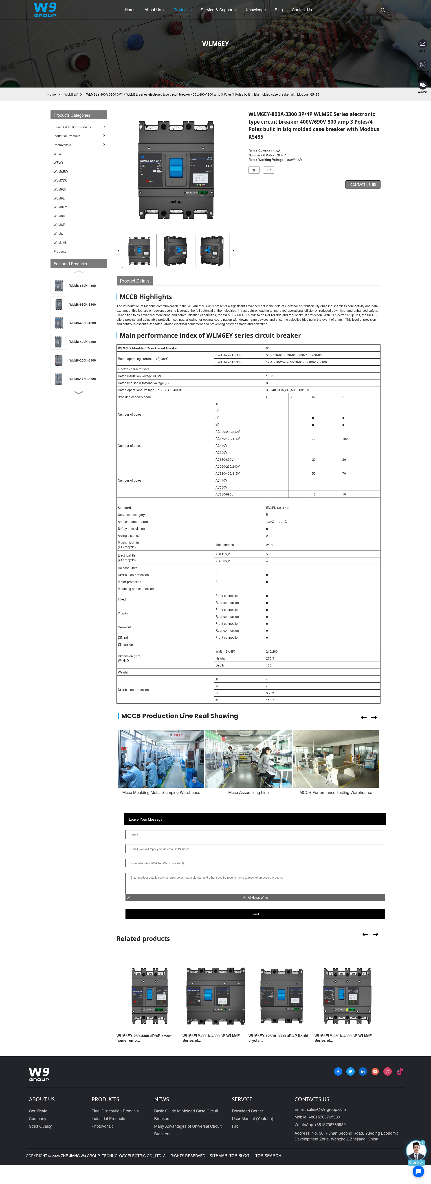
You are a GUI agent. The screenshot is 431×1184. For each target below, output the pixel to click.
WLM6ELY (61, 171)
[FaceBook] (338, 1071)
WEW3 (58, 153)
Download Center (247, 1111)
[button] (79, 393)
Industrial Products (108, 1118)
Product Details (135, 280)
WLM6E (59, 224)
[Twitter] (350, 1071)
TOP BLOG (240, 1155)
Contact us (360, 184)
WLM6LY (60, 189)
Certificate (38, 1111)
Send (255, 914)
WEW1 (58, 162)
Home (51, 94)
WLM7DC (60, 180)
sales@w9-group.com (326, 1109)
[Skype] (363, 1071)
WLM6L (59, 198)
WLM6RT (60, 216)
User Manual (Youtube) (252, 1118)
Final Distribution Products (115, 1111)
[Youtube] (375, 1071)
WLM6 (58, 233)
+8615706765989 (324, 1117)
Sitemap (217, 1155)
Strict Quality (40, 1126)
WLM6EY (71, 94)
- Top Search (266, 1155)
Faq (235, 1126)
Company (37, 1118)
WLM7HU (60, 242)
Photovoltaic (103, 1126)
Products (60, 251)
